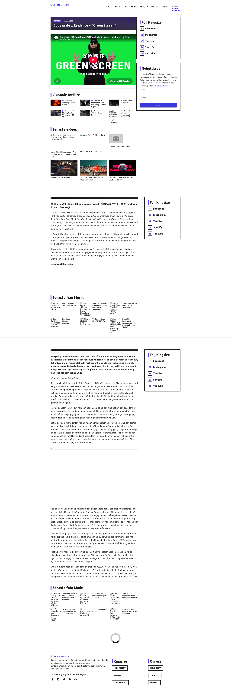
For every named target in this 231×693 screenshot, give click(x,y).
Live (126, 7)
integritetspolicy (163, 86)
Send (158, 105)
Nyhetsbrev (120, 668)
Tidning (117, 675)
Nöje (117, 7)
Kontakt (154, 683)
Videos (154, 7)
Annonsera (155, 668)
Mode (134, 7)
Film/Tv (144, 7)
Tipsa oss (154, 675)
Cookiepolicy (120, 683)
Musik (109, 7)
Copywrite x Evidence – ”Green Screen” (84, 25)
